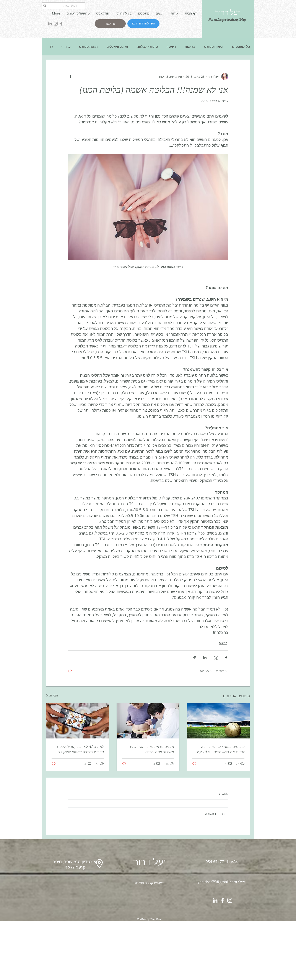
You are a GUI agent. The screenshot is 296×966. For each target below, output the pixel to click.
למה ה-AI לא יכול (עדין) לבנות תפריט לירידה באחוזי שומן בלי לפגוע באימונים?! (80, 749)
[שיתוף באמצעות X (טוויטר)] (215, 658)
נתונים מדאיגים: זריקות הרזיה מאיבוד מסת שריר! (151, 749)
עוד (67, 47)
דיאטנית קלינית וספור (150, 883)
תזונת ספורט (88, 47)
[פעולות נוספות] (70, 76)
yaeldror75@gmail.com (217, 881)
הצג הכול (52, 695)
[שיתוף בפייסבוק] (226, 658)
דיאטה (171, 47)
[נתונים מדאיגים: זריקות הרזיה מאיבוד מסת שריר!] (148, 720)
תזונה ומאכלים (117, 47)
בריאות (190, 47)
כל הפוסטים (241, 47)
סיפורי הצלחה (147, 47)
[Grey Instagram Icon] (55, 23)
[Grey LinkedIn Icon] (50, 23)
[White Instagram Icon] (229, 900)
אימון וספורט (213, 47)
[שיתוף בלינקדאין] (205, 658)
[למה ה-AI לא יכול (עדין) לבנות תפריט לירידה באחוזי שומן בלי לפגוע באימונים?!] (77, 720)
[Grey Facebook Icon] (61, 23)
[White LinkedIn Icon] (215, 900)
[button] (52, 46)
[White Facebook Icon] (222, 900)
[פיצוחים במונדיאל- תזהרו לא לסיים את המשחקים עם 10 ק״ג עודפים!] (218, 720)
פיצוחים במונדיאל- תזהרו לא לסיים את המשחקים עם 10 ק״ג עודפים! (220, 749)
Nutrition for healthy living (227, 19)
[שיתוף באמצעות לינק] (194, 658)
